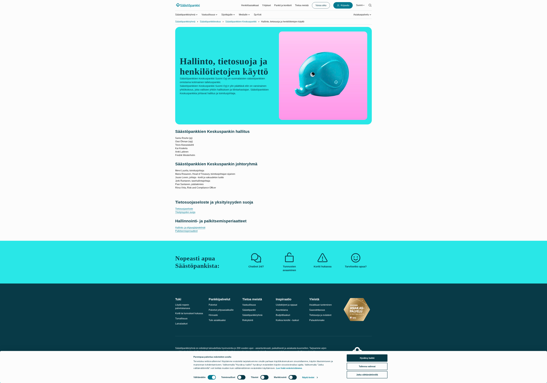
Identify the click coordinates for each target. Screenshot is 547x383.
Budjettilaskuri (283, 315)
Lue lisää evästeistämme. (289, 368)
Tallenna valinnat (367, 366)
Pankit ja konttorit (283, 5)
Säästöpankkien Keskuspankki (241, 21)
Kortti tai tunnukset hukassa (189, 313)
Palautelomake (316, 320)
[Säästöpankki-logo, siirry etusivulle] (188, 5)
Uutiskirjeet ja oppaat (286, 305)
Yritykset (266, 5)
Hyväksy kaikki (367, 358)
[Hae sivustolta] (370, 5)
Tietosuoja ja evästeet (320, 315)
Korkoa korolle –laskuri (287, 320)
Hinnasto (213, 315)
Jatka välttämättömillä (367, 374)
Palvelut (213, 305)
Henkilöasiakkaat (250, 5)
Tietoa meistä (302, 5)
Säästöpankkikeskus (210, 21)
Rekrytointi (247, 320)
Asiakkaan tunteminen (320, 305)
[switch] (241, 377)
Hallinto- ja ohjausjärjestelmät (190, 227)
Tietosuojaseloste (184, 209)
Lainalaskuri (181, 323)
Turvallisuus (181, 318)
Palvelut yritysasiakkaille (221, 310)
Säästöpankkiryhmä (185, 21)
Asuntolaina (282, 310)
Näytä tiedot (308, 377)
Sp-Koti (257, 14)
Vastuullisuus (249, 305)
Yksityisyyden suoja (185, 212)
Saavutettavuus (317, 310)
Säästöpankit (249, 310)
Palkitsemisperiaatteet (186, 231)
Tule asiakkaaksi (217, 320)
